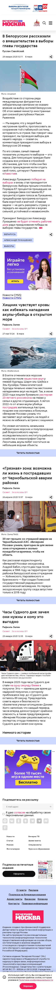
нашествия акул (34, 378)
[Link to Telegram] (32, 820)
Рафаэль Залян (11, 324)
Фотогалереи (13, 849)
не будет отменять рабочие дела (26, 223)
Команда (43, 899)
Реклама (33, 890)
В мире (28, 57)
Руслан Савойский (13, 51)
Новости (10, 836)
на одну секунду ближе (24, 685)
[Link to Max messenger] (4, 820)
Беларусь (10, 234)
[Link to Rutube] (46, 820)
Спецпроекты (34, 845)
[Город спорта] (37, 23)
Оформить (18, 873)
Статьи (10, 841)
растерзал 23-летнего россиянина (27, 396)
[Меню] (51, 23)
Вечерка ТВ (33, 836)
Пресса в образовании (39, 849)
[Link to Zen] (25, 820)
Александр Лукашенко (18, 240)
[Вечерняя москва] (28, 916)
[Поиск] (44, 23)
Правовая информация (35, 903)
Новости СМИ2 (11, 298)
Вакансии (30, 899)
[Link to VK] (11, 820)
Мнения (10, 845)
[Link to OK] (18, 820)
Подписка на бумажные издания (27, 894)
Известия (10, 173)
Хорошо (28, 986)
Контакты (14, 903)
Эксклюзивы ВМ (20, 329)
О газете (21, 890)
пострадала (9, 407)
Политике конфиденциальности (36, 980)
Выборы (9, 246)
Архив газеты (34, 841)
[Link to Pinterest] (4, 827)
